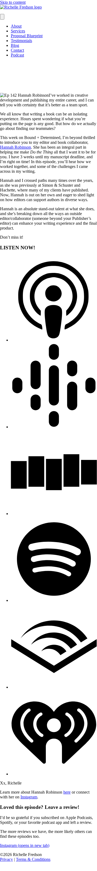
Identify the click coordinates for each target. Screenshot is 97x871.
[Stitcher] (54, 513)
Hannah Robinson (15, 147)
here (67, 792)
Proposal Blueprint (27, 35)
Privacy (6, 859)
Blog (15, 45)
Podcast (17, 55)
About (16, 26)
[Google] (54, 427)
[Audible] (54, 687)
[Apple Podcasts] (54, 340)
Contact (17, 50)
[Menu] (2, 17)
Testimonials (21, 40)
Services (18, 31)
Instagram (28, 797)
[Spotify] (54, 600)
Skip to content (13, 2)
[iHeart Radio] (54, 774)
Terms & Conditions (33, 859)
